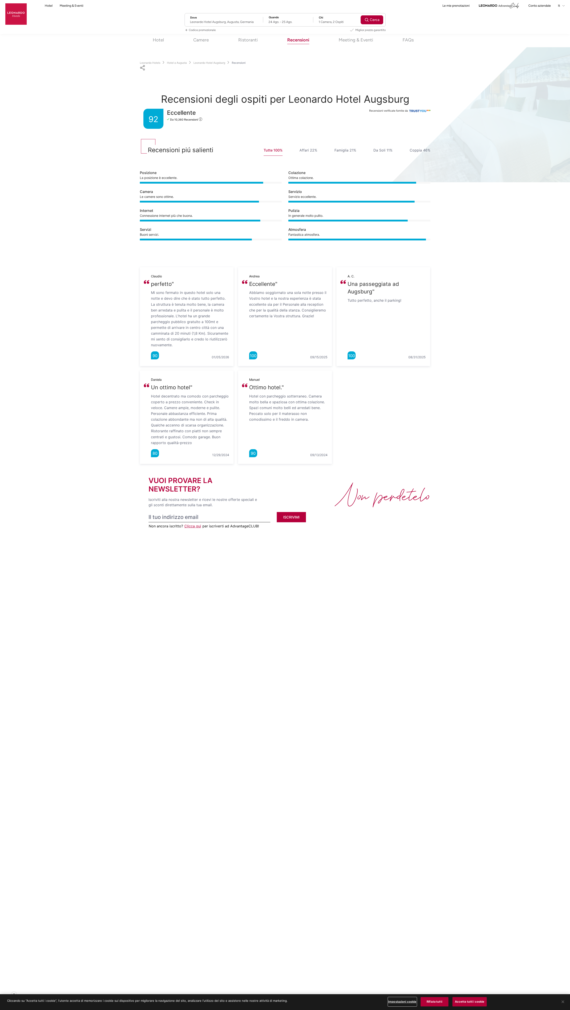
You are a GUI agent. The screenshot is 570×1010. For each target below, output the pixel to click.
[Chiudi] (563, 1002)
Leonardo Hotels (150, 62)
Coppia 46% (420, 150)
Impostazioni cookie (402, 1001)
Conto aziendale (539, 6)
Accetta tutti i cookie (469, 1001)
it (559, 6)
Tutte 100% (273, 150)
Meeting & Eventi (71, 6)
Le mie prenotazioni (456, 6)
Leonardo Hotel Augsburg (209, 62)
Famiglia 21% (345, 150)
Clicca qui (192, 526)
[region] (285, 1002)
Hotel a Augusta (177, 62)
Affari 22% (308, 150)
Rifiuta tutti (434, 1001)
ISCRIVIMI (291, 517)
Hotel (49, 6)
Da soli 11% (383, 150)
